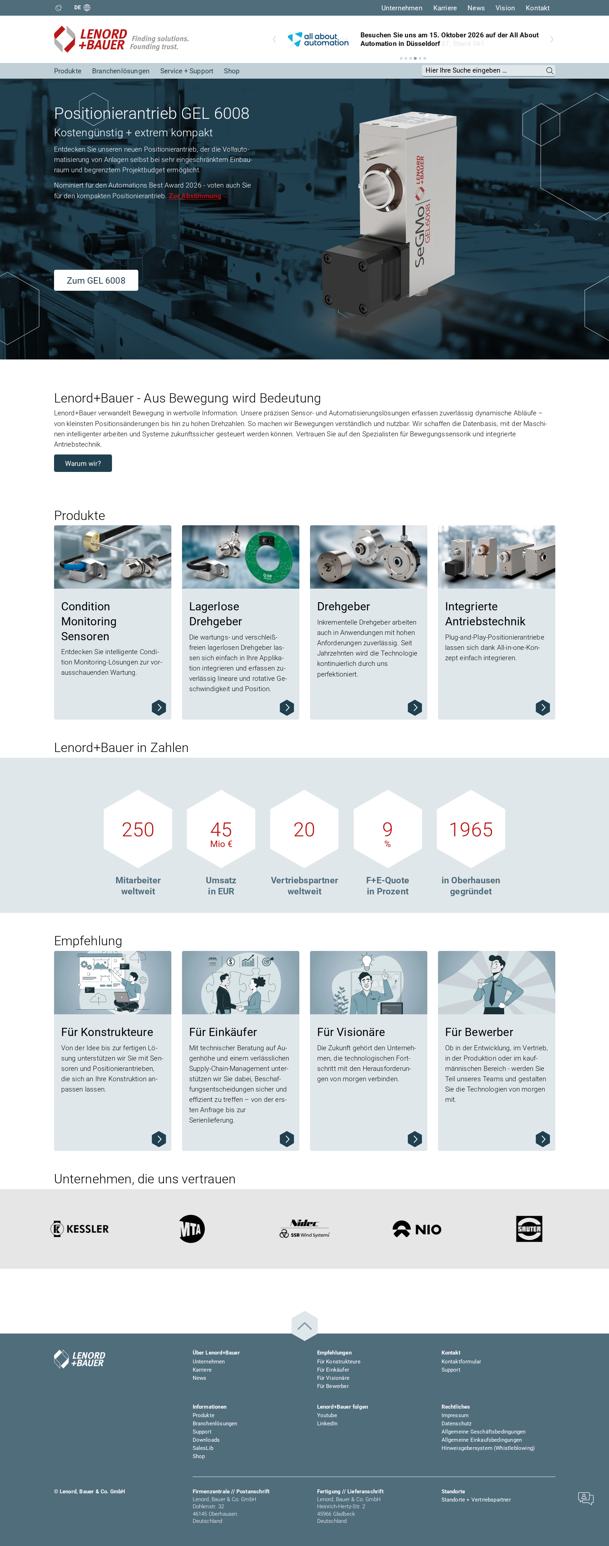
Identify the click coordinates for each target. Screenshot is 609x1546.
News (476, 8)
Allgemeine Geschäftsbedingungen (484, 1432)
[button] (401, 58)
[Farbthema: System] (59, 7)
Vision (505, 8)
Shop (232, 71)
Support (451, 1370)
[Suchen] (550, 70)
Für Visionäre (333, 1378)
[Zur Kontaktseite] (586, 1498)
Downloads (206, 1440)
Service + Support (186, 71)
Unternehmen (402, 8)
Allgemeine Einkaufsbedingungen (482, 1440)
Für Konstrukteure (338, 1361)
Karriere (445, 8)
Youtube (327, 1415)
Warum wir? (83, 463)
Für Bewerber (333, 1386)
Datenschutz (457, 1423)
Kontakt (538, 8)
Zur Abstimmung (195, 196)
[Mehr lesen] (159, 707)
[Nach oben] (305, 1326)
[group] (413, 39)
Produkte (68, 71)
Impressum (455, 1415)
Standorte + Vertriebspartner (476, 1500)
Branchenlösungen (121, 71)
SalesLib (203, 1448)
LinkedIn (327, 1423)
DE (77, 7)
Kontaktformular (461, 1361)
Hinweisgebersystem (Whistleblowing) (488, 1448)
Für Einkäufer (333, 1370)
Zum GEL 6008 (96, 280)
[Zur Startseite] (121, 39)
